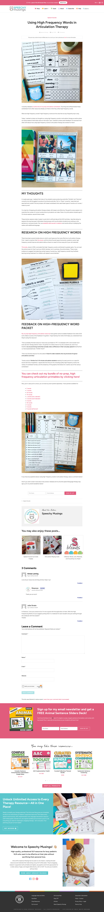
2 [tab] (48, 781)
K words (29, 405)
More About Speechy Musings (34, 873)
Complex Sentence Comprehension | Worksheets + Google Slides (20, 772)
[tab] (96, 2)
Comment (25, 634)
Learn (45, 8)
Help (79, 8)
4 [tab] (52, 781)
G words (29, 407)
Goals (54, 8)
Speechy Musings (18, 8)
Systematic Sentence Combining (84, 771)
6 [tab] (57, 781)
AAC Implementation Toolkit (41, 771)
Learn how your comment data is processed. (56, 699)
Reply (80, 583)
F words (29, 388)
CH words (29, 392)
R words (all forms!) (32, 409)
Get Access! (9, 828)
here (65, 37)
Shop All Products (52, 786)
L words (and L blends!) (33, 396)
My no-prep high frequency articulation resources (36, 333)
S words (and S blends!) (33, 398)
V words (29, 390)
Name (24, 657)
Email (24, 666)
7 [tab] (59, 781)
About (62, 8)
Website (24, 676)
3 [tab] (50, 781)
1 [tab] (46, 781)
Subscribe (71, 8)
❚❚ (100, 2)
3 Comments (62, 32)
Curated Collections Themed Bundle (62, 771)
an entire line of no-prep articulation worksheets (46, 106)
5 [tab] (54, 781)
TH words (29, 394)
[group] (47, 2)
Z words (29, 401)
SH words (29, 403)
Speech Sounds (52, 17)
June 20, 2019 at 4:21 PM (37, 590)
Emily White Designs (82, 909)
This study (25, 247)
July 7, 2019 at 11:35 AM (32, 607)
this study (40, 240)
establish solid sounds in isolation (52, 223)
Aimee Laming (32, 574)
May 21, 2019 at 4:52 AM (32, 575)
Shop (38, 8)
